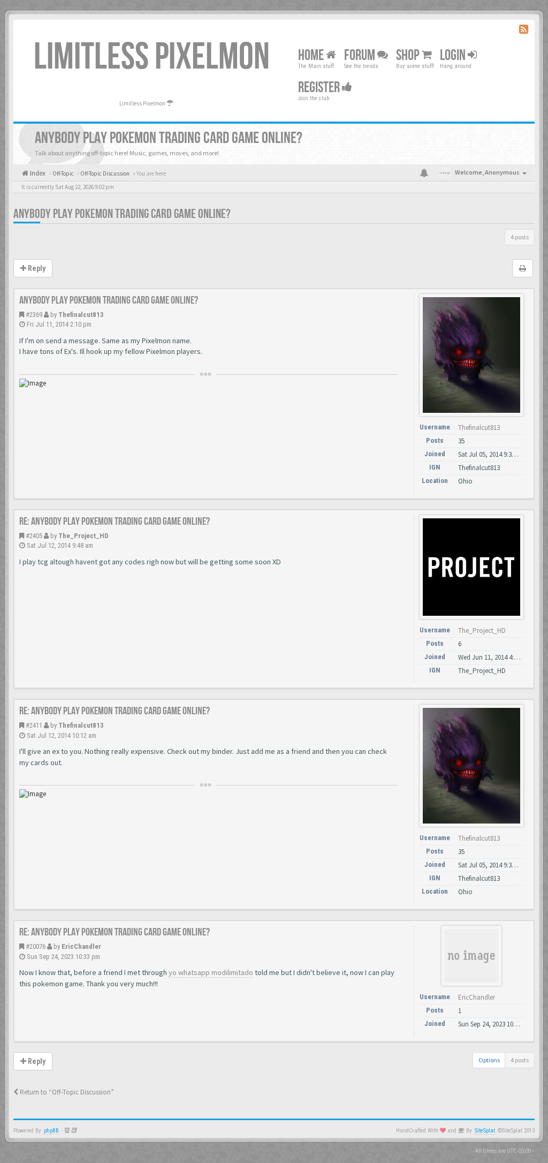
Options (489, 1060)
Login (454, 55)
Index (36, 173)
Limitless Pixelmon (152, 57)
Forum (360, 55)
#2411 (34, 725)
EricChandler (81, 946)
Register (320, 87)
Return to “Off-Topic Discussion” (66, 1092)
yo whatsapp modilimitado (211, 972)
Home (312, 55)
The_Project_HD (83, 536)
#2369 (34, 315)
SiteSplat (485, 1130)
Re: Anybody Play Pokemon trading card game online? (114, 521)
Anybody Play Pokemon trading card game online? (122, 214)
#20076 (35, 946)
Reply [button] (35, 268)
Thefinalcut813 (81, 315)
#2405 (34, 536)
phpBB (51, 1130)
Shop (409, 55)
